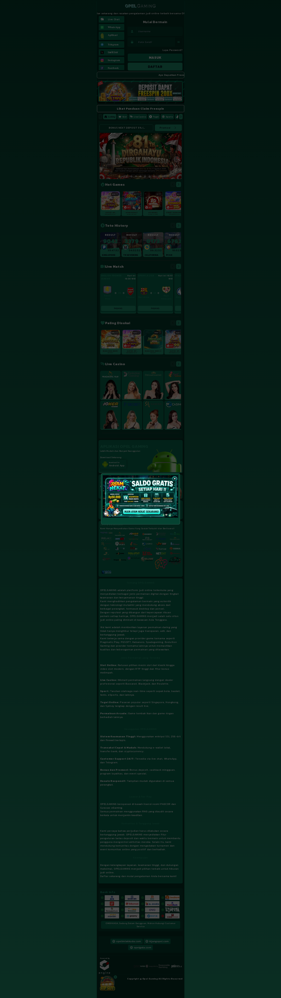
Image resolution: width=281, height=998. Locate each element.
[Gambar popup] (140, 496)
